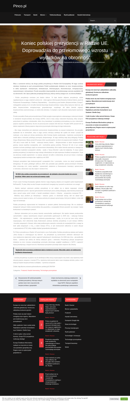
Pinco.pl (19, 6)
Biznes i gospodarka (71, 309)
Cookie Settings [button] (114, 399)
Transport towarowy (71, 343)
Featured (24, 270)
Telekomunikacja (55, 15)
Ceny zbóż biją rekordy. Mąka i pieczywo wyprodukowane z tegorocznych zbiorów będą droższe (104, 147)
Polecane (18, 15)
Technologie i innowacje (72, 335)
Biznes (42, 15)
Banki (35, 15)
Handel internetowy (83, 15)
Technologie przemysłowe (48, 270)
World (67, 347)
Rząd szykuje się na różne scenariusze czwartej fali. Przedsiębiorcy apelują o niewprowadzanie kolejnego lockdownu (104, 203)
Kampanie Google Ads (72, 320)
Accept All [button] (124, 399)
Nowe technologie (70, 324)
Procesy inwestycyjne (72, 328)
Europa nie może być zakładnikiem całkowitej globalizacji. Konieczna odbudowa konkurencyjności (101, 92)
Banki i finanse (99, 141)
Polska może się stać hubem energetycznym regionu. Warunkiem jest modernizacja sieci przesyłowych (100, 101)
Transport (27, 15)
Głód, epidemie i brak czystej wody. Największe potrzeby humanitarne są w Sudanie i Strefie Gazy (99, 110)
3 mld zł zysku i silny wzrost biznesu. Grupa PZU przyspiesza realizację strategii (23, 336)
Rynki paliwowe (69, 15)
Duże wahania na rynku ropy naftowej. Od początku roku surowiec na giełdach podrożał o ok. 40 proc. (105, 189)
